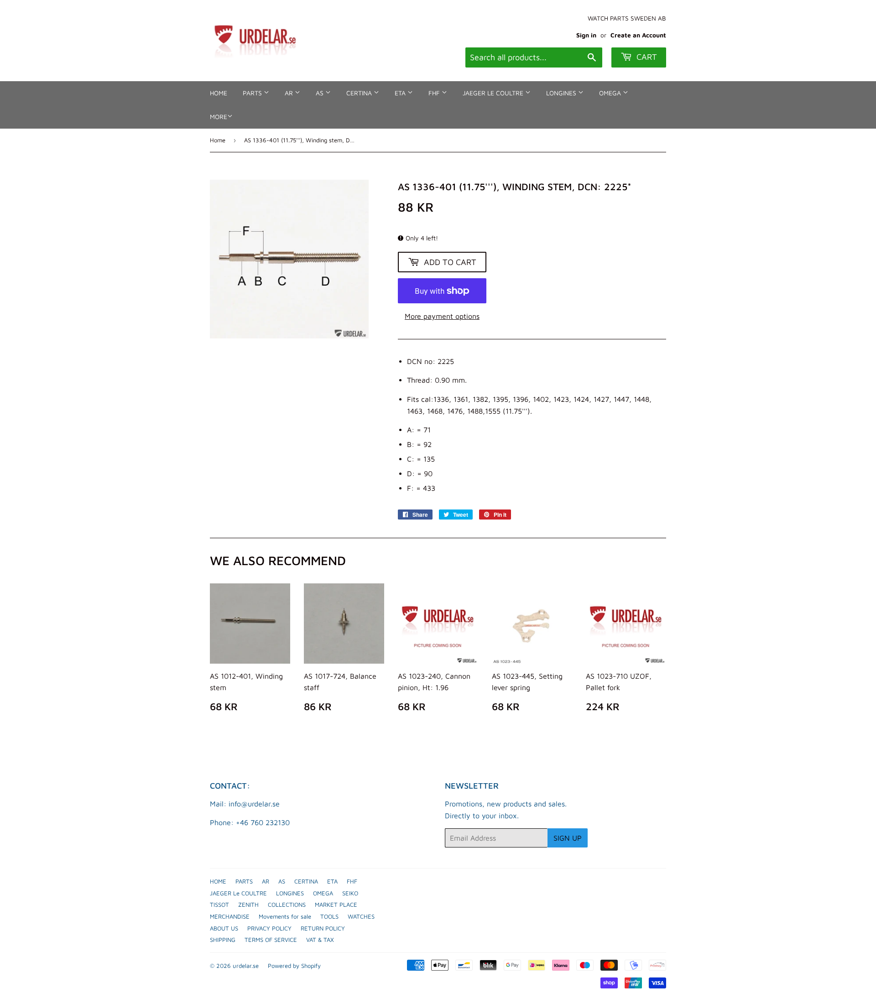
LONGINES (562, 93)
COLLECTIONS (287, 904)
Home (217, 140)
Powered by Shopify (294, 965)
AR (290, 93)
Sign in (586, 35)
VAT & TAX (320, 939)
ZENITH (248, 904)
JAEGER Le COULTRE (494, 93)
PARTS (253, 93)
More (218, 116)
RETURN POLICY (323, 928)
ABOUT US (224, 928)
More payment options (442, 316)
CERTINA (360, 93)
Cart (645, 57)
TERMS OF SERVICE (271, 939)
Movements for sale (285, 916)
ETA (401, 93)
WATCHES (361, 916)
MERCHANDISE (230, 916)
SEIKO (350, 893)
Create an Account (638, 35)
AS (320, 93)
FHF (435, 93)
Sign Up (567, 838)
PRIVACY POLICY (269, 928)
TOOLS (329, 916)
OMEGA (611, 93)
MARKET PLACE (336, 904)
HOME (218, 93)
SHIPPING (222, 939)
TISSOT (219, 904)
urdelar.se (246, 965)
